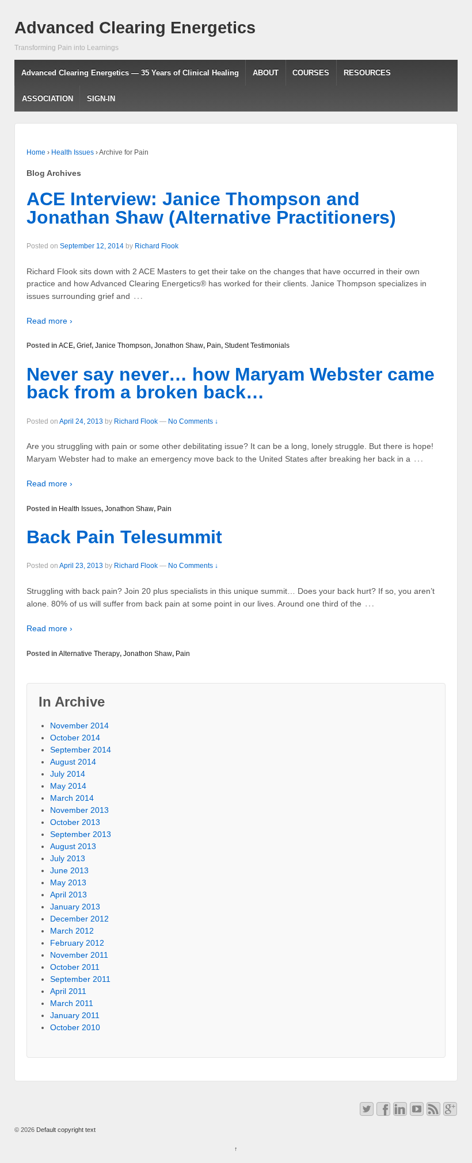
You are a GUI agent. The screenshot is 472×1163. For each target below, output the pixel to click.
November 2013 (79, 810)
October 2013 (75, 822)
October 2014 (75, 737)
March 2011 (71, 1003)
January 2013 (75, 906)
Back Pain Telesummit (124, 537)
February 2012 (77, 942)
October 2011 (75, 967)
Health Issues (72, 152)
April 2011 (68, 991)
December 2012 (79, 918)
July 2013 (67, 858)
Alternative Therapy (89, 654)
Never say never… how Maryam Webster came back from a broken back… (230, 383)
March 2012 (72, 930)
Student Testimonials (257, 345)
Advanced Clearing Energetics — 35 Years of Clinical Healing (130, 72)
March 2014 (72, 798)
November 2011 (79, 954)
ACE (66, 345)
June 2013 (69, 870)
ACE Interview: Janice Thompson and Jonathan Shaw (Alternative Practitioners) (211, 208)
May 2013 (68, 882)
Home (35, 152)
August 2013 (73, 846)
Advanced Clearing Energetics (135, 27)
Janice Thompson (123, 345)
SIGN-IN (101, 98)
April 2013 (68, 894)
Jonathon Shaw (178, 345)
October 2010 (75, 1027)
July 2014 (67, 773)
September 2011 (80, 979)
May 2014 (68, 785)
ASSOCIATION (47, 98)
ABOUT (266, 72)
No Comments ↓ (193, 421)
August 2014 (73, 761)
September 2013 (80, 834)
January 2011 (75, 1015)
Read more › (49, 320)
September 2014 (80, 749)
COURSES (310, 72)
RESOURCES (367, 72)
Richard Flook (156, 246)
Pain (214, 345)
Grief (84, 345)
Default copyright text (65, 1129)
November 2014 (79, 725)
